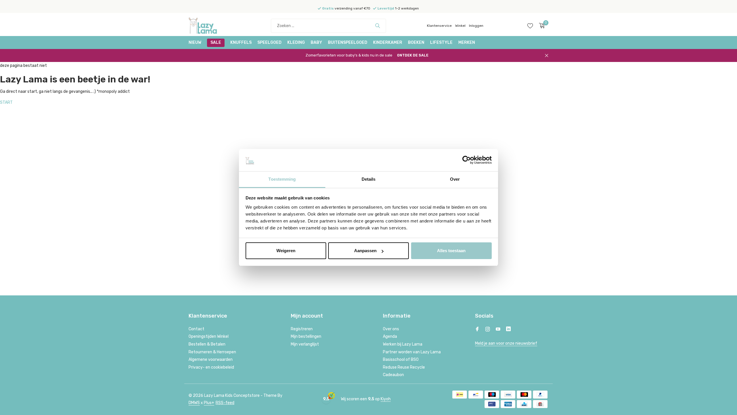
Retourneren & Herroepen (212, 352)
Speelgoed (269, 42)
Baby (316, 42)
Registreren (302, 329)
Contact (196, 329)
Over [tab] (455, 179)
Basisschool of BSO (401, 359)
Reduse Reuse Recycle (404, 367)
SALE (215, 42)
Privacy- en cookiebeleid (211, 367)
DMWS (194, 402)
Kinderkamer (387, 42)
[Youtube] (498, 329)
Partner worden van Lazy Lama (412, 352)
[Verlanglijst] (530, 25)
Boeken (416, 42)
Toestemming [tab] (282, 179)
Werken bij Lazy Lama (402, 344)
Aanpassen (365, 250)
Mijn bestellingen (306, 336)
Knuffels (241, 42)
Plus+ (209, 402)
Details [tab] (369, 179)
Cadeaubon (393, 374)
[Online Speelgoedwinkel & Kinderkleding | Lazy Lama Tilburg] (210, 25)
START (6, 102)
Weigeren (285, 250)
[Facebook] (477, 329)
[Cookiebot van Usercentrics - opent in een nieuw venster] (466, 160)
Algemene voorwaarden (211, 359)
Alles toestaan (451, 250)
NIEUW (195, 42)
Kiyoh (386, 399)
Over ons (391, 329)
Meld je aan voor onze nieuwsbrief (506, 343)
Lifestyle (441, 42)
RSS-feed (225, 402)
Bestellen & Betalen (207, 344)
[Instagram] (487, 329)
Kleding (296, 42)
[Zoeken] (377, 26)
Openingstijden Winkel (209, 336)
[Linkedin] (508, 329)
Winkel (460, 26)
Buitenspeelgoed (347, 42)
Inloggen (476, 26)
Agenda (390, 336)
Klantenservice (439, 26)
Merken (466, 42)
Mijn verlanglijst (305, 344)
